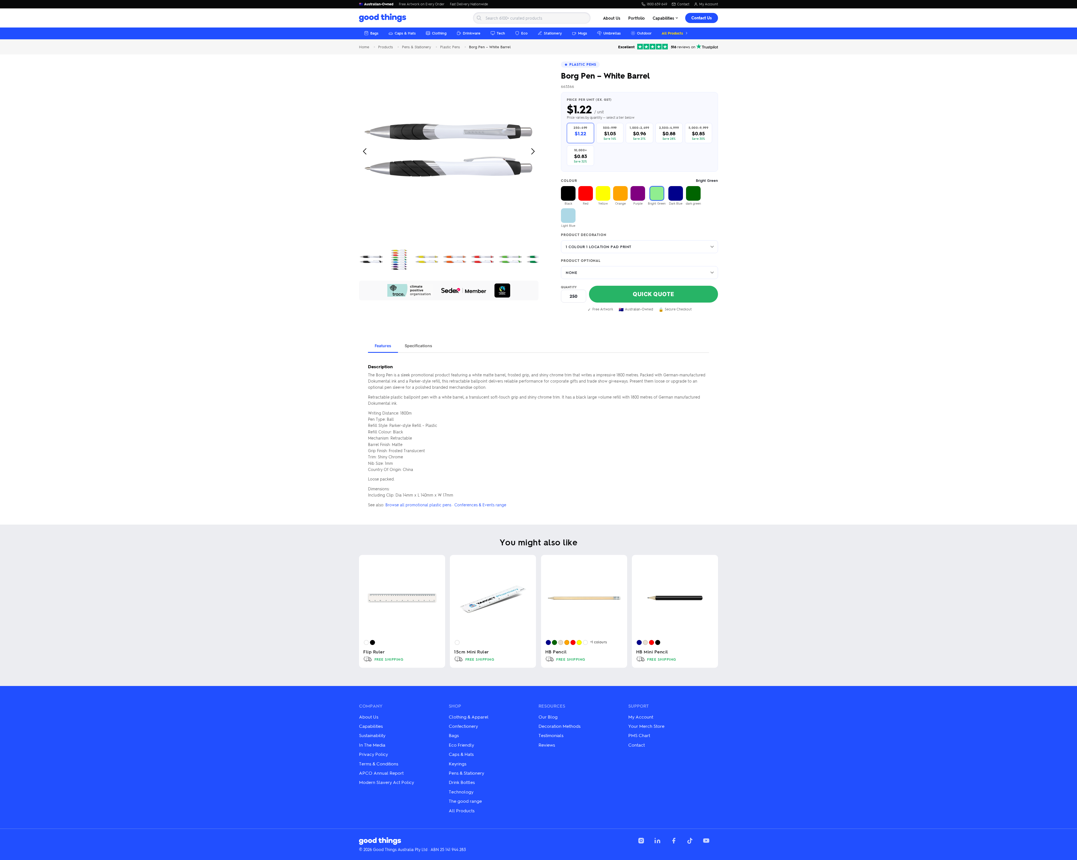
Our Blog (548, 717)
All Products (672, 33)
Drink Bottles (462, 782)
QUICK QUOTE (653, 294)
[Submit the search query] (479, 18)
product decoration (583, 235)
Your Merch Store (646, 726)
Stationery (553, 33)
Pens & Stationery (416, 47)
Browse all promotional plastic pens (418, 504)
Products (385, 47)
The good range (465, 801)
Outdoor (644, 33)
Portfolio (636, 17)
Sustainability (372, 735)
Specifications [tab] (418, 345)
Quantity (569, 287)
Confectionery (463, 726)
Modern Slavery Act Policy (386, 782)
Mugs (582, 33)
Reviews (546, 745)
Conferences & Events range (480, 504)
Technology (461, 792)
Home (364, 47)
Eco (524, 33)
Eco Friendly (461, 745)
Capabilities (663, 17)
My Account (708, 4)
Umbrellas (612, 33)
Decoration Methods (559, 726)
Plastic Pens (450, 47)
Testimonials (550, 735)
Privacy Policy (373, 754)
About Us (611, 17)
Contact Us (701, 17)
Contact (683, 4)
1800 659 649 (657, 4)
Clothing (439, 33)
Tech (501, 33)
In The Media (372, 745)
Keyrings (457, 764)
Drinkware (471, 33)
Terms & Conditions (378, 764)
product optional (580, 261)
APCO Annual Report (381, 773)
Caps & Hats (405, 33)
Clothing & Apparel (469, 717)
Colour (639, 181)
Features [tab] (383, 345)
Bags (374, 33)
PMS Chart (639, 735)
